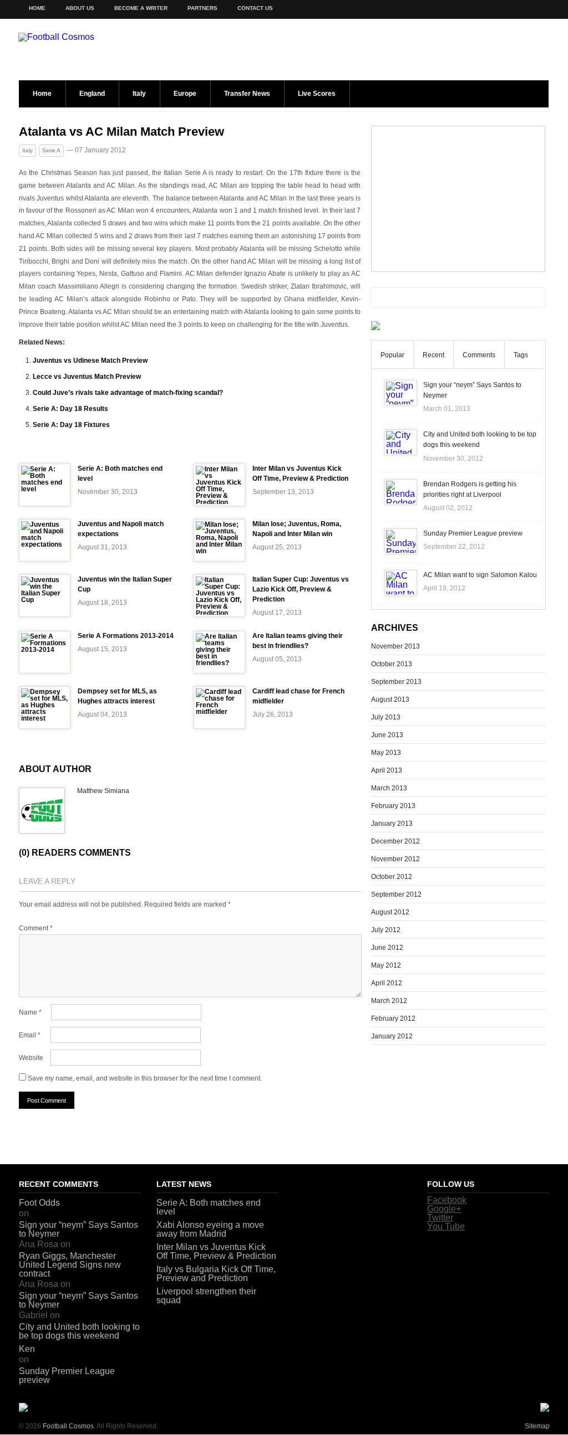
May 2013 (386, 753)
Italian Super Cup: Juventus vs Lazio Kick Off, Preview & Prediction (300, 589)
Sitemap (537, 1426)
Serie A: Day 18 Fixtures (71, 425)
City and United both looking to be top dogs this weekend (79, 1331)
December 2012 (395, 841)
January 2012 (392, 1036)
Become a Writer (141, 8)
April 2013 (386, 770)
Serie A (51, 150)
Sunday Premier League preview (473, 533)
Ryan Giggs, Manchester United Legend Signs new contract (70, 1264)
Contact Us (255, 8)
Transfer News (247, 93)
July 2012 (385, 930)
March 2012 (389, 1001)
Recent (433, 355)
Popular (392, 355)
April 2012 (386, 983)
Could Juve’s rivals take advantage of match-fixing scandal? (128, 393)
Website (31, 1058)
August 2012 (390, 912)
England (92, 93)
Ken (27, 1349)
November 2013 (395, 646)
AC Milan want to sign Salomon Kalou (480, 575)
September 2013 (396, 682)
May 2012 (386, 965)
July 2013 (385, 717)
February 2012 (393, 1018)
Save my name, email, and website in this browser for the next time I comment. (145, 1078)
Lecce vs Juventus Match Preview (87, 376)
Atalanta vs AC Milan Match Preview (121, 132)
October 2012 (391, 877)
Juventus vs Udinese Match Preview (90, 360)
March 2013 (389, 788)
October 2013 (391, 664)
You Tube (446, 1226)
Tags (521, 355)
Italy (139, 93)
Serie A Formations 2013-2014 (126, 636)
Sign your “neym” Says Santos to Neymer (78, 1229)
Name (30, 1012)
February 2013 (393, 806)
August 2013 (390, 699)
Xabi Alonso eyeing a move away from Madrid (210, 1229)
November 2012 (395, 859)
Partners (202, 8)
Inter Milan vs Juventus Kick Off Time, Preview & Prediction (216, 1251)
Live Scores (317, 93)
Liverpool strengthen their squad (206, 1296)
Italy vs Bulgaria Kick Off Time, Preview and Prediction (216, 1273)
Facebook (446, 1200)
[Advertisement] (458, 199)
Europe (185, 93)
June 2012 (387, 947)
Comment (36, 928)
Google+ (444, 1208)
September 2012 (396, 894)
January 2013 (392, 823)
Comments (479, 355)
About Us (79, 8)
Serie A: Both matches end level (208, 1207)
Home (37, 8)
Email (29, 1035)
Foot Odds (39, 1202)
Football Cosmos (68, 1426)
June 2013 (387, 735)
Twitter (440, 1217)
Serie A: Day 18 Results (70, 409)
